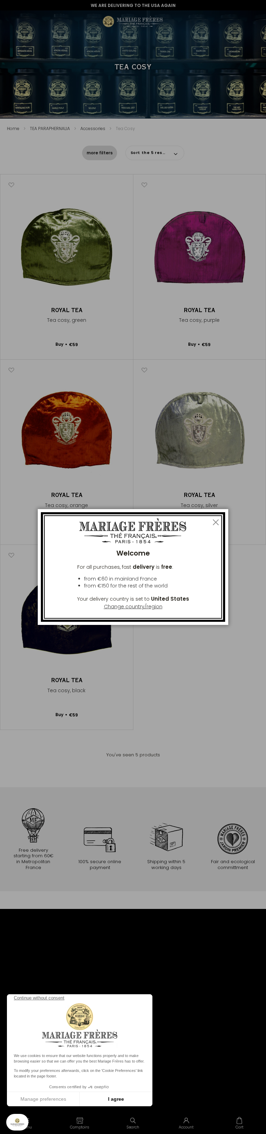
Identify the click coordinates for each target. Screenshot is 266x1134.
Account (186, 1127)
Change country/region (133, 606)
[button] (80, 1123)
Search (132, 1127)
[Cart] (239, 1123)
